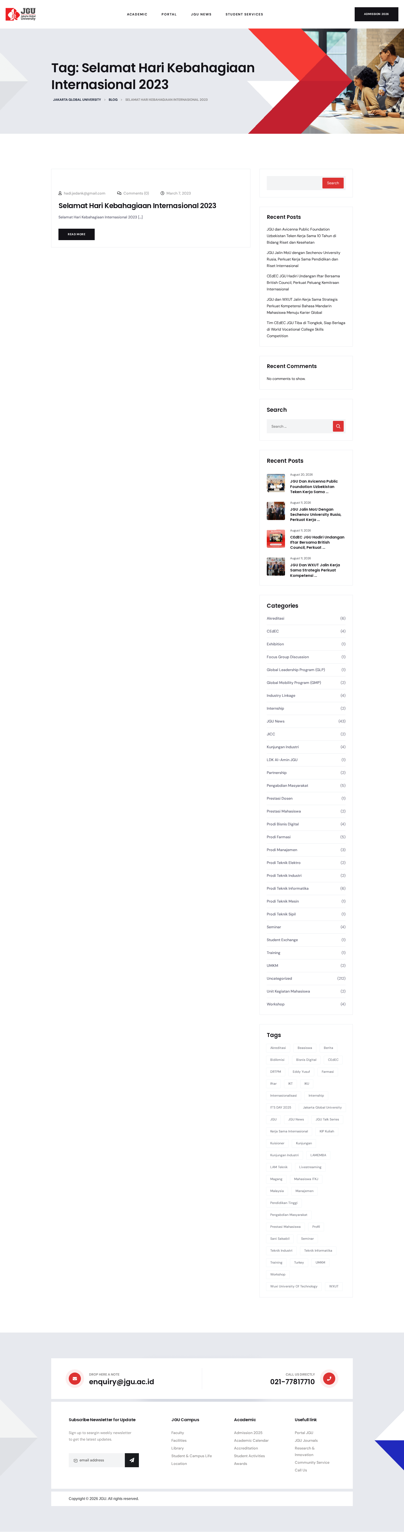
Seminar (274, 927)
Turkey (299, 1262)
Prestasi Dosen (279, 798)
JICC (271, 734)
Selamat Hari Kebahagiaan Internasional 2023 (137, 206)
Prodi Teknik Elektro (284, 862)
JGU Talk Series (327, 1119)
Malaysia (277, 1191)
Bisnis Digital (306, 1060)
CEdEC (273, 631)
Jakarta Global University (322, 1107)
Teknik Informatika (318, 1250)
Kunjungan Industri (283, 746)
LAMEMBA (318, 1155)
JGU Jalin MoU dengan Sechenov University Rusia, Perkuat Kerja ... (315, 515)
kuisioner (277, 1143)
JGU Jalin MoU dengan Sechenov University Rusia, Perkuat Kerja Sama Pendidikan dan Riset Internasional (303, 259)
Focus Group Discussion (288, 656)
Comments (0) (136, 193)
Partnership (277, 772)
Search (333, 183)
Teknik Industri (281, 1250)
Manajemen (305, 1191)
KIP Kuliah (327, 1131)
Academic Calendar (251, 1440)
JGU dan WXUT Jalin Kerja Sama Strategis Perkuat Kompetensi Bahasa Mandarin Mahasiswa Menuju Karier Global (302, 306)
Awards (240, 1463)
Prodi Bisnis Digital (283, 824)
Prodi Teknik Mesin (283, 901)
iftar (273, 1083)
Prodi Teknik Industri (284, 875)
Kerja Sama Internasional (289, 1131)
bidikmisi (277, 1060)
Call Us (301, 1470)
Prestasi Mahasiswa (284, 811)
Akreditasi (275, 618)
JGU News (276, 721)
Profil (316, 1227)
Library (177, 1448)
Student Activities (249, 1455)
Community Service (312, 1462)
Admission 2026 (376, 14)
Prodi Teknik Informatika (288, 888)
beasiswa (305, 1048)
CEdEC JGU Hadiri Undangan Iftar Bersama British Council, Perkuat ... (317, 542)
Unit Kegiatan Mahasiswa (288, 991)
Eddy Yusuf (301, 1072)
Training (273, 952)
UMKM (272, 965)
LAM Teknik (279, 1167)
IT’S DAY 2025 (280, 1107)
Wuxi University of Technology (293, 1286)
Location (179, 1463)
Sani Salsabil (279, 1238)
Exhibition (275, 644)
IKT (290, 1083)
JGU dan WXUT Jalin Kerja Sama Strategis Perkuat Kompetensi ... (315, 570)
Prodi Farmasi (279, 837)
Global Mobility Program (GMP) (294, 682)
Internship (275, 708)
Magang (276, 1179)
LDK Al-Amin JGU (282, 759)
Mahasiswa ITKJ (306, 1179)
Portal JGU (304, 1432)
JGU (273, 1119)
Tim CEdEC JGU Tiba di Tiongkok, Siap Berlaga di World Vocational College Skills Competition (306, 329)
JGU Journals (306, 1440)
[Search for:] (306, 426)
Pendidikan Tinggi (284, 1203)
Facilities (179, 1440)
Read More (76, 234)
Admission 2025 (248, 1432)
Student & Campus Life (191, 1455)
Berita (328, 1048)
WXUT (334, 1286)
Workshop (276, 1004)
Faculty (177, 1432)
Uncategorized (279, 978)
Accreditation (246, 1448)
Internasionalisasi (283, 1095)
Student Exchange (282, 939)
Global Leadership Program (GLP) (296, 669)
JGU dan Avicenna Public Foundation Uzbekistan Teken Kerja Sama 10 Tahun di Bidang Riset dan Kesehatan (301, 236)
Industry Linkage (281, 695)
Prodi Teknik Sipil (281, 914)
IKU (306, 1083)
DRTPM (275, 1072)
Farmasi (328, 1072)
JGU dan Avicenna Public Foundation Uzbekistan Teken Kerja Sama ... (314, 487)
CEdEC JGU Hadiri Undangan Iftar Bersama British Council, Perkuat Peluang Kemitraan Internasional (303, 283)
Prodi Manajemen (282, 849)
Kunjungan (304, 1143)
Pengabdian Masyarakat (287, 785)
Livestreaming (310, 1167)
